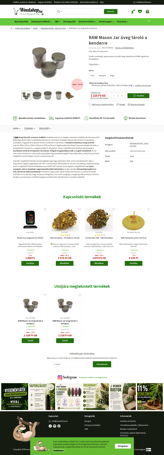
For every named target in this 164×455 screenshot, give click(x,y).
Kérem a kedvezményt (95, 237)
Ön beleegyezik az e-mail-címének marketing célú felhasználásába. (95, 245)
